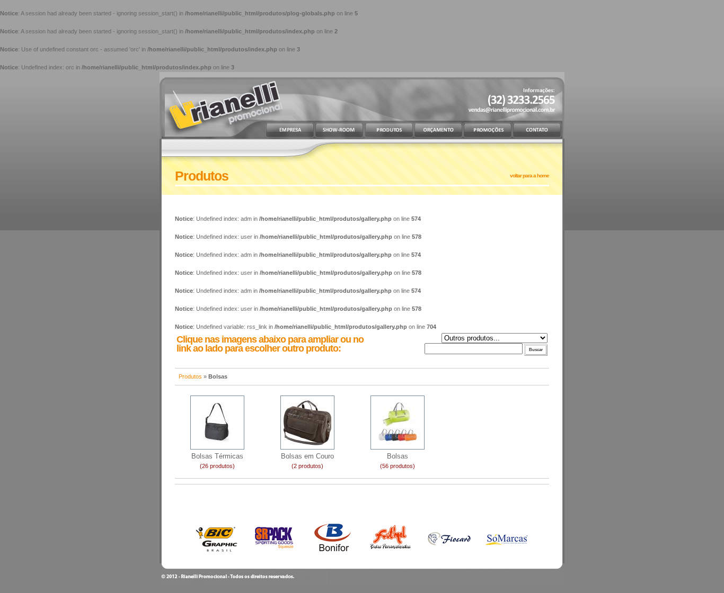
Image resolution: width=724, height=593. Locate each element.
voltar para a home (529, 175)
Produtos (190, 376)
